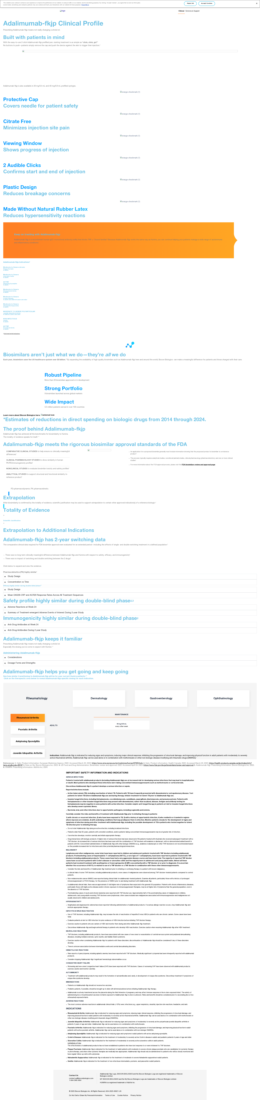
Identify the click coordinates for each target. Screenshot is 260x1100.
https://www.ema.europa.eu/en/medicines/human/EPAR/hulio (117, 763)
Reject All (190, 3)
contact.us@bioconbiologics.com (81, 1078)
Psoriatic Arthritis (27, 730)
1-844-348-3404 (75, 1080)
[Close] (257, 3)
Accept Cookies (206, 3)
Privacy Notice (136, 1095)
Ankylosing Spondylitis (28, 741)
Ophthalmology (223, 698)
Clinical (181, 11)
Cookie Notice (122, 1095)
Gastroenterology (161, 698)
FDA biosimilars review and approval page (198, 465)
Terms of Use (110, 1095)
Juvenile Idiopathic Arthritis (27, 753)
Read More (85, 5)
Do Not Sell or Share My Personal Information (85, 1095)
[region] (130, 4)
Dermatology (99, 698)
